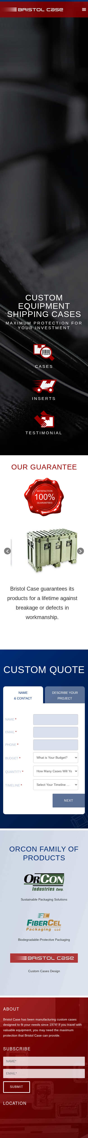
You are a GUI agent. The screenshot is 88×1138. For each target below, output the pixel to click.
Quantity (14, 772)
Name (10, 719)
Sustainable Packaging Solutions (44, 899)
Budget (12, 758)
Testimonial (44, 433)
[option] (44, 551)
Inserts (44, 398)
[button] (7, 551)
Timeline (13, 785)
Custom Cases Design (44, 971)
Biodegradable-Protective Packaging (44, 939)
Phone (11, 744)
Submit (16, 1087)
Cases (44, 366)
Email (10, 732)
